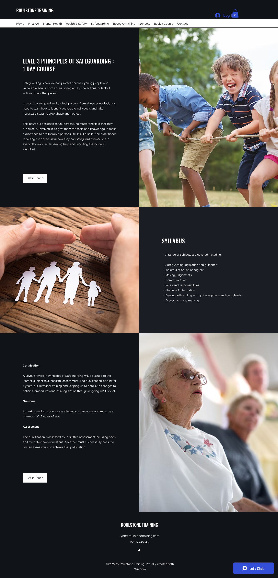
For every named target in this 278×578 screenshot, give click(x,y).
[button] (235, 13)
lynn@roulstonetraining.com (139, 536)
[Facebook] (139, 551)
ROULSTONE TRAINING (35, 10)
